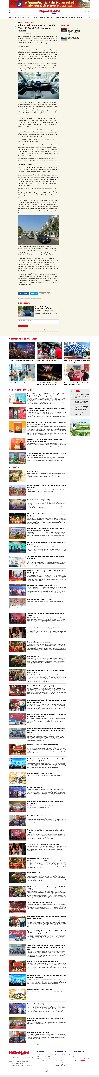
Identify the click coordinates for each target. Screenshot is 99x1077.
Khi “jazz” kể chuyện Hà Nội (35, 787)
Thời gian (50, 329)
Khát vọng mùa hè (32, 471)
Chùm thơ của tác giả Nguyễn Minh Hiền (39, 773)
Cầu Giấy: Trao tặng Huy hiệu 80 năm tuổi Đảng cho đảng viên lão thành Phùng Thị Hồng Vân (46, 440)
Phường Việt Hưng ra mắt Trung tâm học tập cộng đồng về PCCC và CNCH (45, 802)
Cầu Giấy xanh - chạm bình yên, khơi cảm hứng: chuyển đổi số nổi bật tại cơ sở (46, 671)
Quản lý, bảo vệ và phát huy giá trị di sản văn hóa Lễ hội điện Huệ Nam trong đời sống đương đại (45, 529)
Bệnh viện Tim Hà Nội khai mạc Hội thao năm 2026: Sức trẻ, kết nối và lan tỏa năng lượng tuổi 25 (46, 715)
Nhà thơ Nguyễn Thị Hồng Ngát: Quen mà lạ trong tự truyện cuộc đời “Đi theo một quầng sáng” (46, 423)
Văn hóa (24, 17)
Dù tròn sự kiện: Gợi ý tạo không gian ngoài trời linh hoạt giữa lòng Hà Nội (77, 361)
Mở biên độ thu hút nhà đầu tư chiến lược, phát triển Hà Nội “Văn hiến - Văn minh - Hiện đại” (46, 760)
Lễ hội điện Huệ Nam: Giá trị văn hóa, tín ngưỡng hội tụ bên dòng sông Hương (46, 486)
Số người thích (56, 329)
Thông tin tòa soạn (76, 1054)
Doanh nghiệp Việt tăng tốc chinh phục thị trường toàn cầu (49, 361)
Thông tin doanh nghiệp (29, 22)
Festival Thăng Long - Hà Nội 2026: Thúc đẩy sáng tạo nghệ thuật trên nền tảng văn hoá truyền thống (45, 395)
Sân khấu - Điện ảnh (60, 17)
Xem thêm (38, 1044)
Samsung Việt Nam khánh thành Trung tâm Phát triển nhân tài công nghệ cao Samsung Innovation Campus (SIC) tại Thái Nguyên (46, 730)
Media (46, 1068)
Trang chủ (20, 22)
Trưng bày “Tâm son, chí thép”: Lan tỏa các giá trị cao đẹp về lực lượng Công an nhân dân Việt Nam (46, 409)
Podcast (52, 17)
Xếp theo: (45, 329)
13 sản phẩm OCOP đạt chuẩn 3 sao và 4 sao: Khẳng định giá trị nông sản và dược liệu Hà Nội (46, 454)
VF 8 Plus (27, 298)
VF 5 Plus (33, 298)
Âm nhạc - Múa (48, 1064)
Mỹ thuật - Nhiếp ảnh (71, 17)
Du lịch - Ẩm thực (48, 1062)
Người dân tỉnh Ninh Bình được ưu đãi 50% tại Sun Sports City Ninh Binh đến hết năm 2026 (49, 383)
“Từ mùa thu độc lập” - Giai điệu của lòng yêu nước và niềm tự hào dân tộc (46, 515)
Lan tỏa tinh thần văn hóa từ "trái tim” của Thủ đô (42, 585)
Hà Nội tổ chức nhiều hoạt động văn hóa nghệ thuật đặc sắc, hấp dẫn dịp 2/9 (45, 572)
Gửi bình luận (23, 326)
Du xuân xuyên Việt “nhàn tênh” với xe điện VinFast (73, 38)
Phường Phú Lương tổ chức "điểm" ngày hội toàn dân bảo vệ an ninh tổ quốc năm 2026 (46, 701)
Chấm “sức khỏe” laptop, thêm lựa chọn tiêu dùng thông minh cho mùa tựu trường (76, 383)
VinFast (22, 298)
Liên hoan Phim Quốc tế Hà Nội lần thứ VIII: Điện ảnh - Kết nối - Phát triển (46, 543)
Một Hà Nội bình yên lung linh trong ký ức (39, 642)
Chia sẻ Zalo (34, 293)
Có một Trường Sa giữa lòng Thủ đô (38, 816)
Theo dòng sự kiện (16, 17)
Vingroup (39, 298)
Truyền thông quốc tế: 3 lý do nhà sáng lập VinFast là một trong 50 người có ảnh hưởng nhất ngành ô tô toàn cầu (74, 31)
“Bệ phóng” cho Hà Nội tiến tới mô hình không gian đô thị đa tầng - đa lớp (45, 558)
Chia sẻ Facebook (24, 293)
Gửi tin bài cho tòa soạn (77, 1056)
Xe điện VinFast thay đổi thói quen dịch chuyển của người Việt (45, 307)
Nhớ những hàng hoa (33, 656)
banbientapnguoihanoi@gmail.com (64, 1062)
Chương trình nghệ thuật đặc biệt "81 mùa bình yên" (43, 745)
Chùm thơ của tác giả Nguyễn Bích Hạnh (39, 599)
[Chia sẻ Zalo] (15, 26)
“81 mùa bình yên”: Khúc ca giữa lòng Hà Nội (40, 686)
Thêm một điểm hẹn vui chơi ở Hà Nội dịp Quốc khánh (43, 628)
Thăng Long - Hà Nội (44, 17)
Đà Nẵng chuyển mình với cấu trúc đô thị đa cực (21, 360)
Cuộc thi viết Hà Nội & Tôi (83, 17)
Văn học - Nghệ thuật (32, 17)
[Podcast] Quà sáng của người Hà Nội (38, 500)
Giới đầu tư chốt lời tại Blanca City (17, 382)
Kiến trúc (47, 1066)
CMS (79, 1075)
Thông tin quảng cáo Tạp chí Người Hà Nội (81, 1058)
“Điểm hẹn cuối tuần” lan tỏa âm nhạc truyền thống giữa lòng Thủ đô (45, 614)
